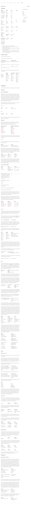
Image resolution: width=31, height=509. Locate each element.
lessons (22, 2)
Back (1, 2)
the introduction (6, 118)
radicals (23, 13)
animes (18, 2)
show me (4, 60)
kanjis (15, 2)
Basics (4, 2)
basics (23, 11)
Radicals (11, 2)
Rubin (12, 249)
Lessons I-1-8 (24, 15)
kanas (8, 2)
